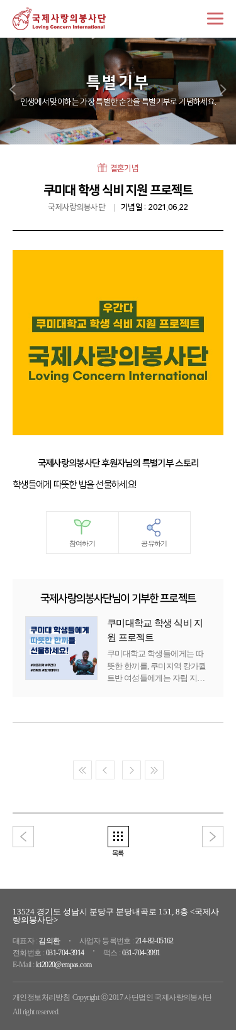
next (223, 89)
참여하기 (82, 543)
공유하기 (154, 543)
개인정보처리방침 (41, 997)
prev (12, 89)
